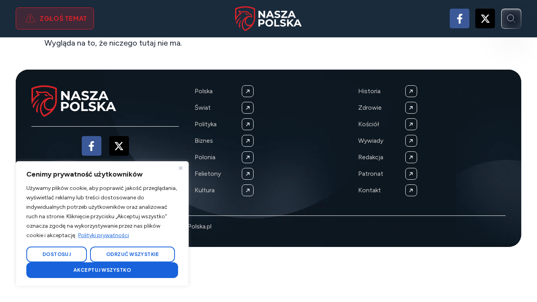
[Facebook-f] (459, 18)
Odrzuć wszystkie (132, 254)
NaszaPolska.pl (190, 226)
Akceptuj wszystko (102, 270)
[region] (102, 223)
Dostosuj (56, 254)
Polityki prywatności (103, 235)
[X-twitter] (485, 18)
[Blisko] (180, 168)
